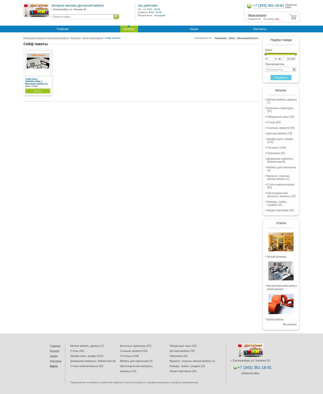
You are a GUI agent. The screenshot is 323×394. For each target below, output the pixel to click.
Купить (38, 91)
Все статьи (290, 324)
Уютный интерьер (276, 256)
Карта (54, 366)
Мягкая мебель (275, 319)
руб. (293, 58)
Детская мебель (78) (279, 133)
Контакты (259, 29)
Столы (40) (274, 122)
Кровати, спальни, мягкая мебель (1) (278, 177)
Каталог (129, 29)
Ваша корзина (257, 15)
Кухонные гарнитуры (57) (135, 345)
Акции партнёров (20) (280, 210)
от (266, 58)
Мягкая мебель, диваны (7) (87, 345)
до (279, 58)
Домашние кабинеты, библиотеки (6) (280, 160)
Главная (62, 29)
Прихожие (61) (276, 153)
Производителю (248, 38)
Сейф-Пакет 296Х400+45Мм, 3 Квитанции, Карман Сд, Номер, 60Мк (36, 82)
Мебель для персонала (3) (136, 361)
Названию (221, 38)
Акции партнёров (93, 38)
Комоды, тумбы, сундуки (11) (277, 203)
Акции (194, 29)
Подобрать (281, 77)
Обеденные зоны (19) (280, 116)
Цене (233, 38)
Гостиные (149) (276, 147)
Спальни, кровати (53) (281, 127)
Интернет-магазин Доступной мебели (46, 38)
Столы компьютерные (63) (86, 366)
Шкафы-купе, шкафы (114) (86, 356)
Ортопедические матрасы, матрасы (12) (281, 195)
